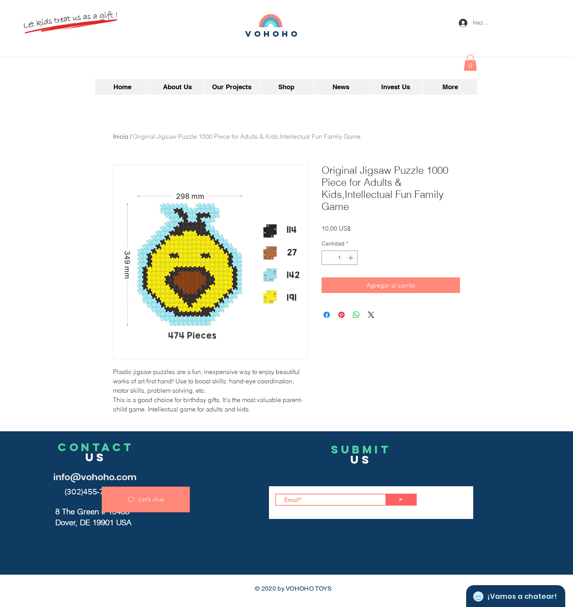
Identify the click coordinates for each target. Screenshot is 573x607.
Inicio (120, 136)
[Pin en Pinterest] (341, 314)
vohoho (273, 34)
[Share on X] (371, 314)
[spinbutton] (339, 258)
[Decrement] (327, 258)
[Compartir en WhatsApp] (356, 314)
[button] (470, 63)
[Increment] (351, 258)
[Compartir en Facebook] (326, 314)
